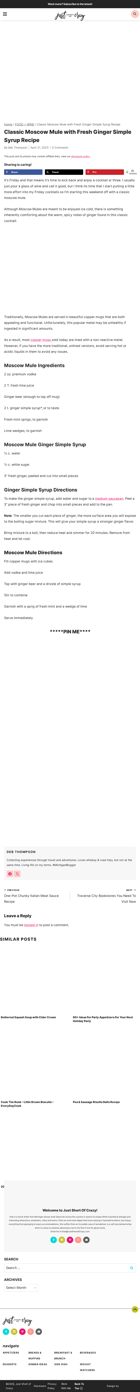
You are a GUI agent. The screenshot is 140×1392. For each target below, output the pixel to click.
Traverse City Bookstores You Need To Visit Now (106, 896)
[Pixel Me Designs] (126, 1386)
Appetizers (11, 1352)
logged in (31, 925)
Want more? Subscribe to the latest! (70, 4)
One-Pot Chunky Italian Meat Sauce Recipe (31, 896)
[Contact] (86, 1240)
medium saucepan (109, 499)
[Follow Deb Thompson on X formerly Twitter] (17, 874)
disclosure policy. (80, 156)
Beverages (88, 1352)
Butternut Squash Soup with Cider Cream (28, 1017)
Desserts (10, 1364)
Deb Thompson (17, 147)
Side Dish (60, 1364)
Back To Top (135, 1309)
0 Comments (60, 147)
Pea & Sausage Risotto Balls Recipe (96, 1102)
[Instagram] (62, 1240)
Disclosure (40, 1385)
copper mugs (41, 340)
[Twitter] (78, 1240)
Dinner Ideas (38, 1364)
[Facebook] (53, 1240)
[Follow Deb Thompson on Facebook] (10, 874)
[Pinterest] (70, 1240)
